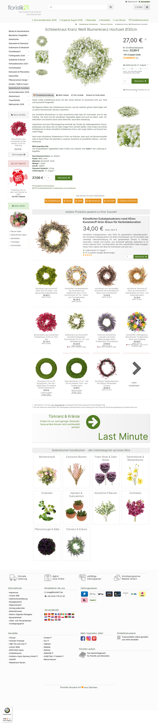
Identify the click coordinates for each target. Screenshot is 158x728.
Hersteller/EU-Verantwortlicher (44, 186)
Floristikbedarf (14, 51)
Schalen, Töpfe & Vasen (18, 84)
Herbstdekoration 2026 (18, 64)
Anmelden (145, 2)
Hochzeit (110, 201)
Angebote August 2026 (72, 20)
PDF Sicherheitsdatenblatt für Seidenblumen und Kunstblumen (55, 188)
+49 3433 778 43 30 (56, 596)
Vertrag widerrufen (17, 608)
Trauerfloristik (14, 100)
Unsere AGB (14, 596)
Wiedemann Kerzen (17, 663)
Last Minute (120, 20)
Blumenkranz (94, 201)
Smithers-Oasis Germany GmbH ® (23, 656)
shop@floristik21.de (55, 592)
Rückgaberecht (15, 602)
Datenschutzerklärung (18, 599)
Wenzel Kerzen (50, 659)
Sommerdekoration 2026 (45, 20)
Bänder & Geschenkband (19, 31)
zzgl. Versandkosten (58, 405)
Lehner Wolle (14, 647)
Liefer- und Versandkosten (20, 621)
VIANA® (12, 659)
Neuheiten (105, 20)
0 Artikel (138, 7)
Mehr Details (63, 95)
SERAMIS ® (48, 653)
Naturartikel (13, 76)
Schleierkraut (54, 201)
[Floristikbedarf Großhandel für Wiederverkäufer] (21, 7)
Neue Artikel (19, 115)
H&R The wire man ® (17, 644)
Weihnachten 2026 (16, 104)
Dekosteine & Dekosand (18, 43)
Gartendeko (15, 245)
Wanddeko (15, 238)
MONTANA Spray (16, 650)
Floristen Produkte (16, 641)
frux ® (46, 641)
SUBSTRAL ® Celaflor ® (53, 656)
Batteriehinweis (15, 611)
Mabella (47, 647)
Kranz (69, 201)
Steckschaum (14, 96)
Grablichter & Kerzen (17, 60)
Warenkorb (132, 2)
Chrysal (12, 638)
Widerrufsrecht (15, 605)
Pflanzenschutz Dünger (18, 80)
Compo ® (47, 638)
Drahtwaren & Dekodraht (19, 47)
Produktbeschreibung (45, 95)
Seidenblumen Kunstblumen (88, 24)
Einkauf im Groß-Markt (95, 95)
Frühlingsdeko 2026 (17, 56)
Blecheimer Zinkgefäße (18, 35)
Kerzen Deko (15, 231)
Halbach (47, 644)
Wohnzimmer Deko (18, 235)
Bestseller (91, 20)
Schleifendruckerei (139, 20)
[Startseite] (76, 24)
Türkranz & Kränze (106, 24)
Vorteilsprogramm (16, 624)
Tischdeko (14, 242)
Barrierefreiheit (15, 617)
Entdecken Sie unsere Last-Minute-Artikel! (18, 193)
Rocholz (47, 650)
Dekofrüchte (14, 39)
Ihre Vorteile (78, 95)
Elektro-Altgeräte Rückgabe (20, 614)
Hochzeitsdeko (15, 68)
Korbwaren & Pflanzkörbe (19, 72)
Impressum (13, 592)
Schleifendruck (15, 653)
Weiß (79, 201)
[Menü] (11, 707)
